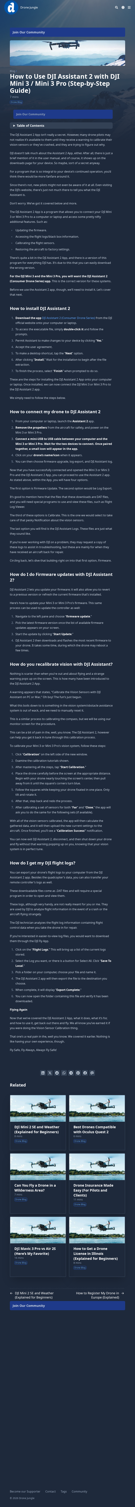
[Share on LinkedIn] (43, 1073)
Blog (12, 71)
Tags (64, 1491)
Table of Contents (30, 125)
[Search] (116, 7)
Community (79, 1491)
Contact (50, 1491)
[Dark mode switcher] (123, 7)
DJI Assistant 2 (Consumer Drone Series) (68, 318)
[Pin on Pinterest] (78, 1073)
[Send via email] (92, 1073)
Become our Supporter (25, 1491)
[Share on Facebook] (85, 1073)
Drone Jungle (29, 7)
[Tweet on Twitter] (50, 1073)
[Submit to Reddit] (57, 1073)
